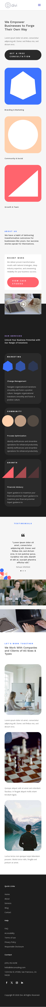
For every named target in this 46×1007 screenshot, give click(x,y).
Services (8, 903)
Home (7, 894)
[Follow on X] (12, 983)
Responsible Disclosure (14, 946)
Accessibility (9, 933)
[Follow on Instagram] (17, 983)
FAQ (6, 928)
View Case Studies (19, 282)
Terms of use (10, 937)
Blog (6, 908)
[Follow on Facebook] (7, 983)
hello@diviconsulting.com (15, 967)
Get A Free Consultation (20, 55)
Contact (8, 912)
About (7, 899)
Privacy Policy (10, 942)
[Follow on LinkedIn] (22, 983)
